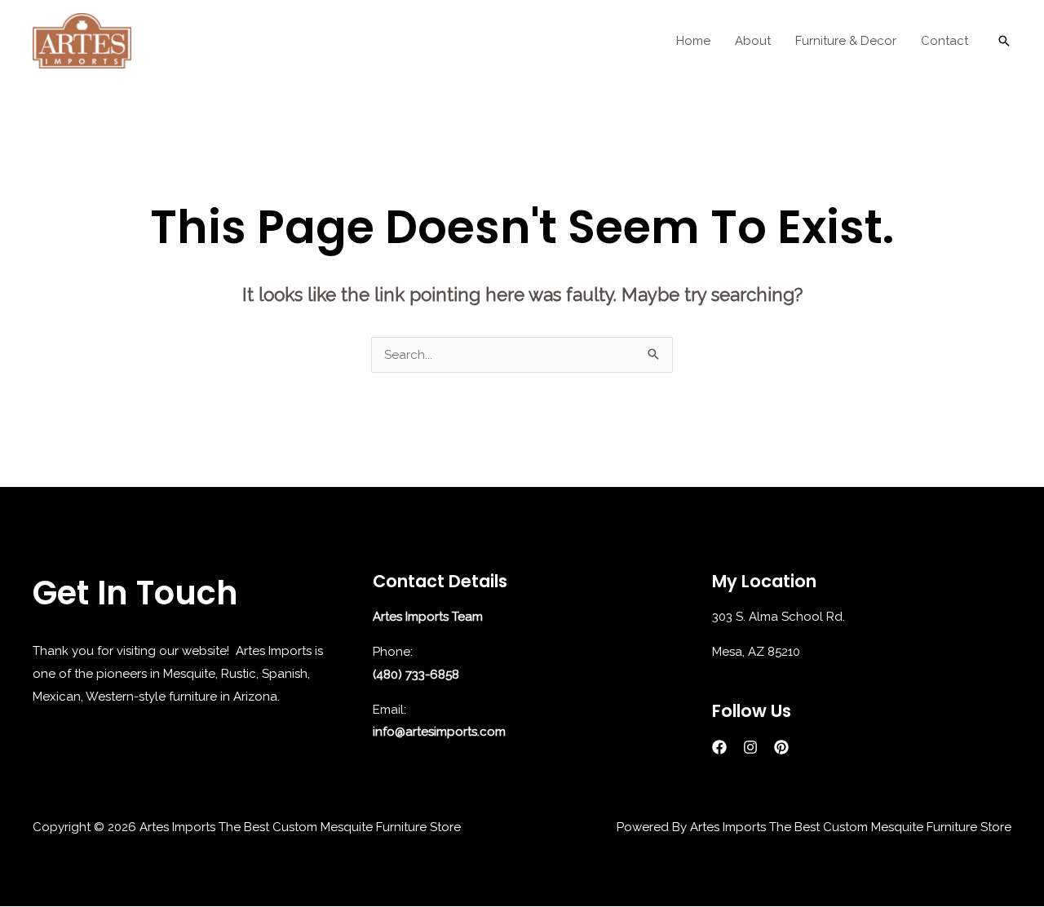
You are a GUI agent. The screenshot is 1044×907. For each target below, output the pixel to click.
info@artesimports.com (439, 731)
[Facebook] (719, 747)
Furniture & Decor (845, 40)
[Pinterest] (781, 747)
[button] (1004, 40)
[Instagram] (750, 747)
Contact (944, 40)
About (753, 40)
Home (693, 40)
